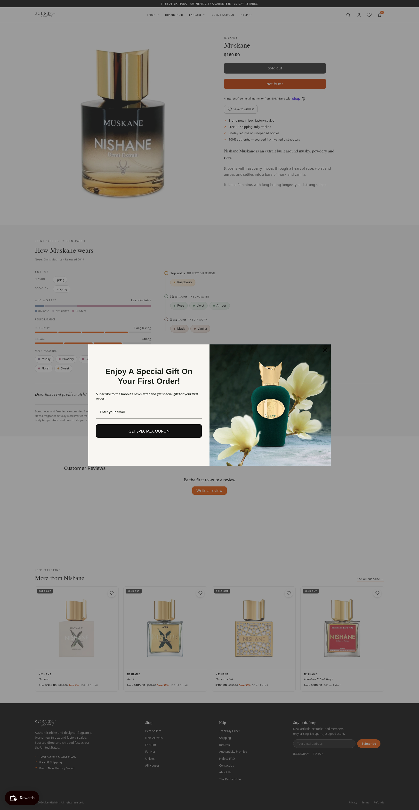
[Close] (325, 350)
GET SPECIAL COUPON (149, 431)
